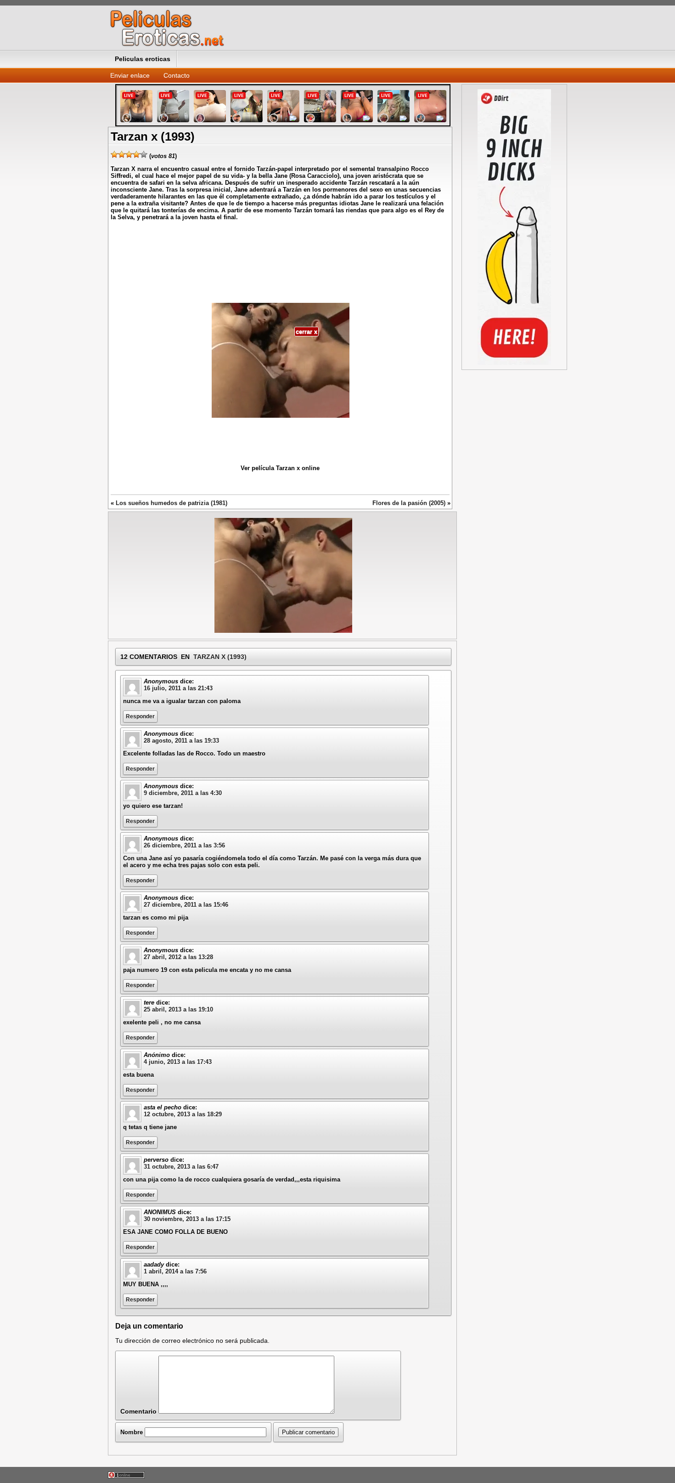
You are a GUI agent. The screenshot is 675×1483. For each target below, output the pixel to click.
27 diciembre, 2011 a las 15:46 (186, 904)
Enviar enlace (130, 75)
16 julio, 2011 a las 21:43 (178, 688)
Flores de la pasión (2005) (408, 503)
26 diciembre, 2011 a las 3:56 (184, 845)
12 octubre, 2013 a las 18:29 (183, 1114)
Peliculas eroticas (142, 59)
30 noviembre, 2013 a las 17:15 (187, 1219)
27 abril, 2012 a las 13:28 (178, 957)
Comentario (138, 1411)
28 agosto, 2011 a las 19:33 (181, 740)
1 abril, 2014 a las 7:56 (175, 1271)
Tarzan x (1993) (220, 656)
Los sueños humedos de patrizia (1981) (171, 503)
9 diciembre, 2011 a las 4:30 (183, 793)
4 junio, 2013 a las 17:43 (178, 1061)
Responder (140, 716)
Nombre (131, 1432)
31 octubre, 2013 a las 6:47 (181, 1166)
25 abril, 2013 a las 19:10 (178, 1009)
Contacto (176, 75)
